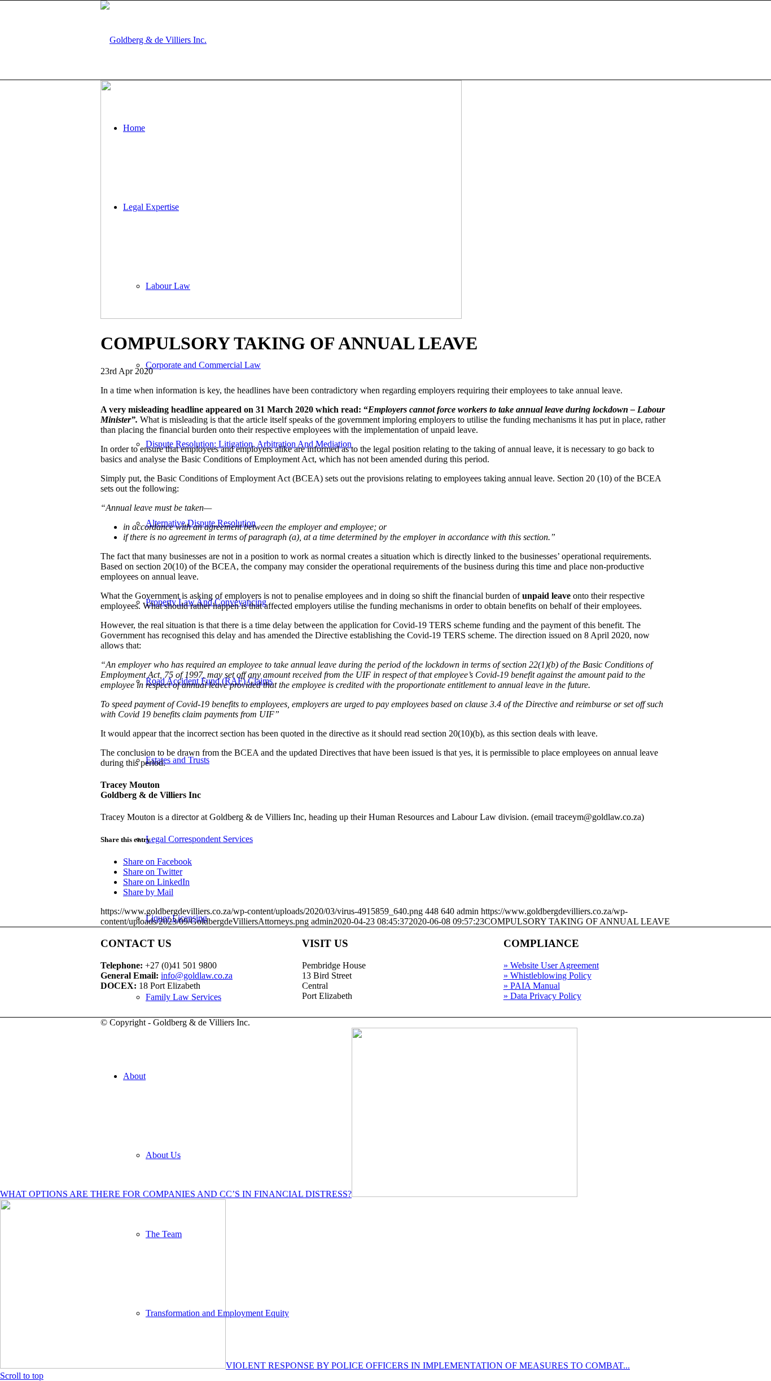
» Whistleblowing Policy (547, 975)
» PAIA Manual (531, 985)
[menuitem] (408, 1155)
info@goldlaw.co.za (197, 975)
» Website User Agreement (551, 965)
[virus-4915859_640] (281, 316)
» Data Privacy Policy (542, 996)
